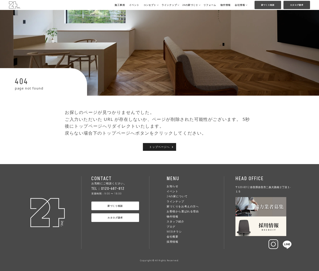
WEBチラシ (174, 231)
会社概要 (172, 236)
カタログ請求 (296, 4)
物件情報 (225, 4)
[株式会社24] (15, 6)
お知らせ (172, 186)
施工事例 (120, 4)
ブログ (171, 226)
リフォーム (210, 4)
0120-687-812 (112, 188)
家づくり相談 (267, 4)
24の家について (177, 196)
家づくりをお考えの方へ (183, 206)
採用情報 (172, 241)
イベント (134, 4)
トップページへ (159, 147)
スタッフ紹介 (175, 221)
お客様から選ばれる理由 (183, 211)
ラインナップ (175, 201)
